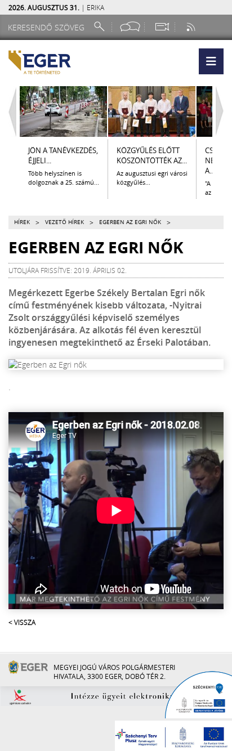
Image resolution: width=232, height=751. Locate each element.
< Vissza (21, 622)
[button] (211, 61)
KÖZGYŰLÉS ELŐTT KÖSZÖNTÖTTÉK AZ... (152, 155)
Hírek (22, 222)
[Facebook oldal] (130, 26)
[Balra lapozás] (9, 111)
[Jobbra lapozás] (222, 111)
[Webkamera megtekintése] (162, 26)
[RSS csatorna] (192, 26)
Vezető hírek (64, 222)
